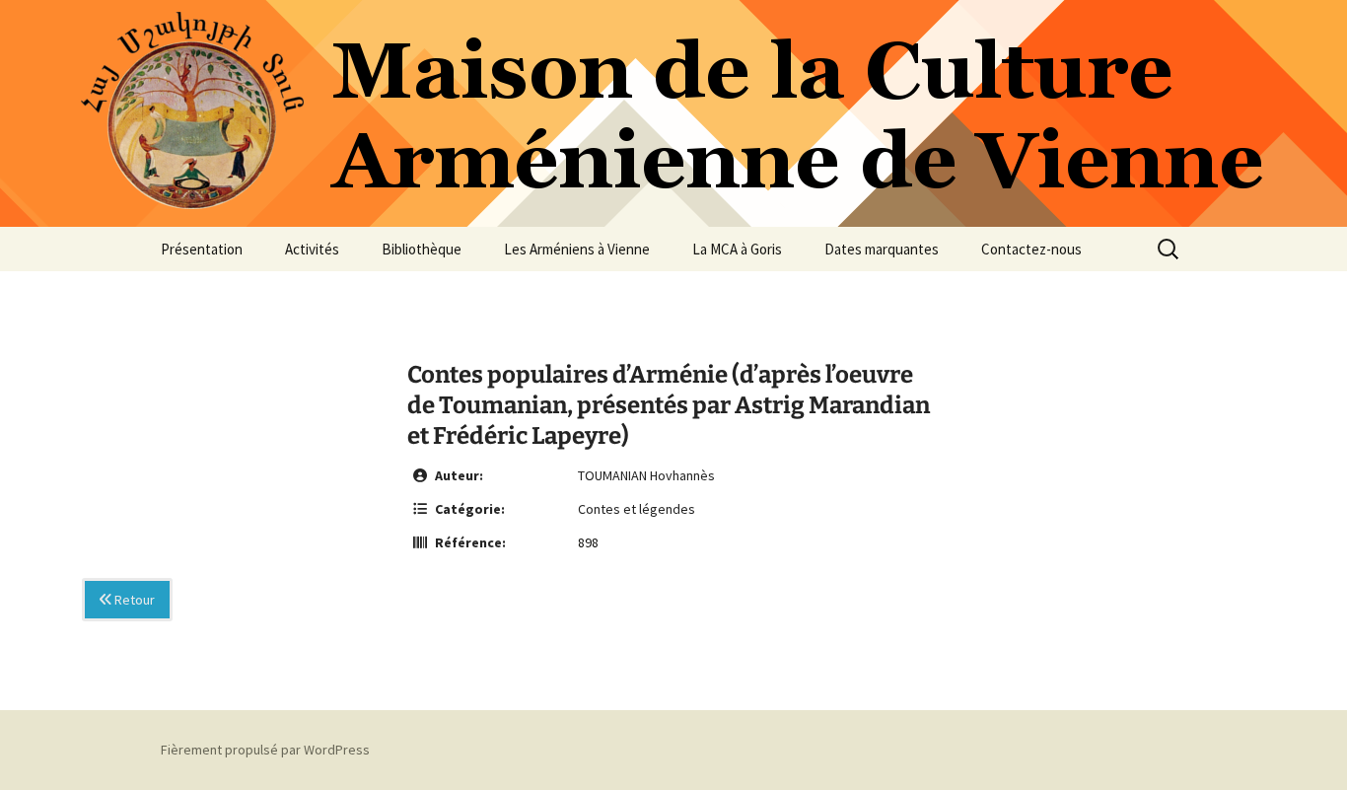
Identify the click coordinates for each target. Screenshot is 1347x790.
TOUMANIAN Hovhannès (646, 475)
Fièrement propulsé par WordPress (265, 749)
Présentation (202, 249)
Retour (133, 600)
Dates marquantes (881, 249)
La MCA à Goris (737, 249)
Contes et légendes (636, 509)
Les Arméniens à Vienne (577, 249)
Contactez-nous (1031, 249)
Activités (312, 249)
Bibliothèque (421, 249)
